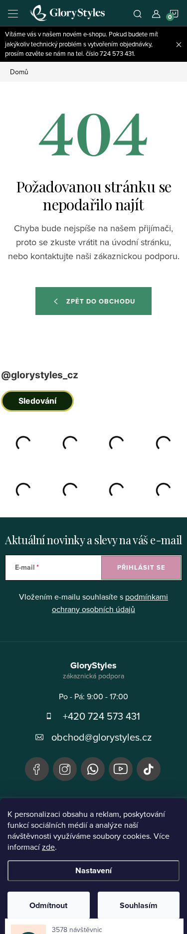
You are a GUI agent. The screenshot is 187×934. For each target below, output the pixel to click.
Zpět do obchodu (100, 301)
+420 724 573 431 (101, 716)
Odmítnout (48, 905)
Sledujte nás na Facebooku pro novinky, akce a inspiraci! (37, 769)
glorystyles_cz (65, 769)
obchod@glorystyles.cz (101, 737)
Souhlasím (139, 905)
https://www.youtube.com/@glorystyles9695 (121, 769)
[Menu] (13, 13)
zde (48, 846)
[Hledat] (138, 13)
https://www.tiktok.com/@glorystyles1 (149, 769)
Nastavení (93, 870)
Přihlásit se (141, 567)
